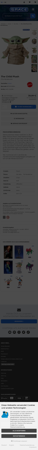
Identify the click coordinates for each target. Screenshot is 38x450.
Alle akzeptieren (19, 430)
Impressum (33, 447)
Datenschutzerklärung (27, 445)
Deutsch (4, 445)
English (11, 445)
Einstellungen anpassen (20, 441)
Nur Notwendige (19, 436)
